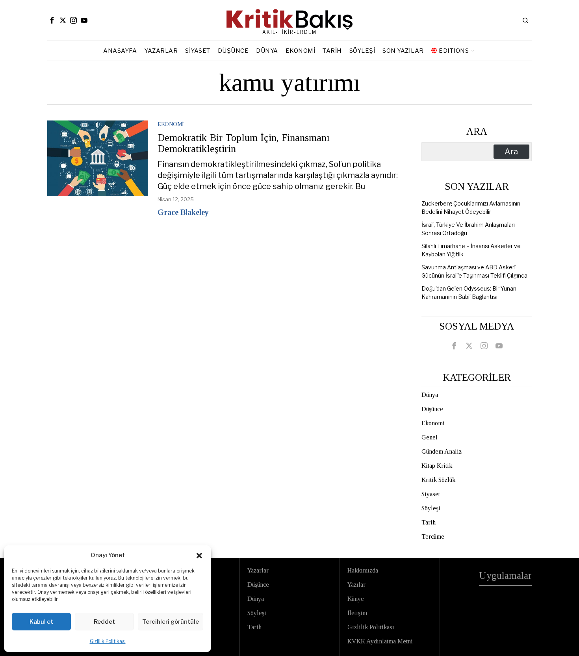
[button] (199, 556)
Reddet (104, 621)
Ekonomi (171, 124)
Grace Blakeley (183, 212)
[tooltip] (52, 20)
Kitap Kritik (436, 465)
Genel (429, 437)
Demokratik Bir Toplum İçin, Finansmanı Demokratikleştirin (244, 143)
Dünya (429, 394)
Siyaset (430, 494)
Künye (355, 598)
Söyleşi (430, 508)
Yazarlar (258, 570)
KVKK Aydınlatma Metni (380, 641)
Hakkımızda (362, 570)
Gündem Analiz (441, 451)
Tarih (428, 522)
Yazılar (356, 584)
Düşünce (432, 409)
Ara (476, 131)
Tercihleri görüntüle (170, 621)
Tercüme (432, 536)
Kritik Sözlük (438, 479)
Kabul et (41, 621)
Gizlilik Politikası (108, 641)
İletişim (357, 613)
